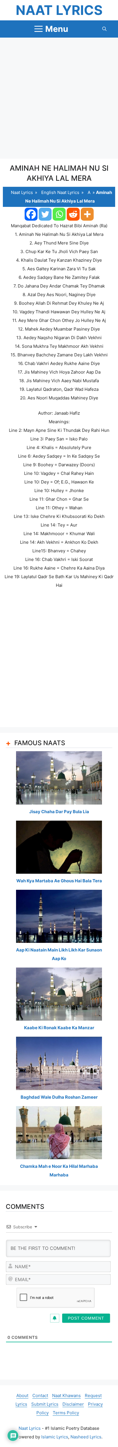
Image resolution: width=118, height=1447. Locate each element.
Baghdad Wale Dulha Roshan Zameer (59, 1097)
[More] (87, 214)
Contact (40, 1395)
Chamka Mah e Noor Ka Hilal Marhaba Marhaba (59, 1171)
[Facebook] (31, 214)
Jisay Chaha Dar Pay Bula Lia (59, 811)
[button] (104, 29)
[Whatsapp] (59, 214)
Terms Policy (66, 1412)
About (22, 1395)
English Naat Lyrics (60, 192)
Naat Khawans (66, 1395)
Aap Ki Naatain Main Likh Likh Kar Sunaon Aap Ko (59, 954)
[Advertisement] (59, 98)
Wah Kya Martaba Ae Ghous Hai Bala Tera (59, 880)
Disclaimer (73, 1404)
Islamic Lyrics (54, 1437)
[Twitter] (45, 214)
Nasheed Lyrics (85, 1437)
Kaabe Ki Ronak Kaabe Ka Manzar (59, 1027)
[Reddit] (73, 214)
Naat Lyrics (59, 10)
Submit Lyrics (44, 1404)
